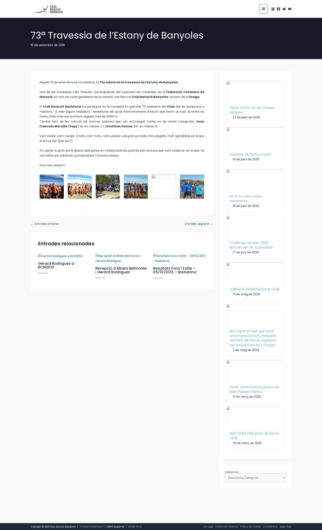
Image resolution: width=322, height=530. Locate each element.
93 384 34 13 (134, 526)
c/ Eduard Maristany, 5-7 (93, 526)
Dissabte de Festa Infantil (250, 154)
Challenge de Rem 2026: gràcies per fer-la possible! (251, 245)
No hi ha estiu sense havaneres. (246, 198)
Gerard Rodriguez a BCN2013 (56, 265)
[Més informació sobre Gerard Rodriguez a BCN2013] (60, 256)
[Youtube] (289, 9)
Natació (43, 273)
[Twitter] (284, 9)
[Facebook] (278, 9)
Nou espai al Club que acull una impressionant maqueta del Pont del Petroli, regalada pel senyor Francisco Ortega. (253, 338)
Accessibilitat (270, 526)
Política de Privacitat (226, 526)
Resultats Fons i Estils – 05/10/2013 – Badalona (174, 270)
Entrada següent (199, 223)
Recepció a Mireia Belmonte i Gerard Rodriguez (121, 270)
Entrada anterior (45, 223)
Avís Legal (208, 526)
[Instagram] (273, 9)
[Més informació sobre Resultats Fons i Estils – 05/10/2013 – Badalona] (179, 258)
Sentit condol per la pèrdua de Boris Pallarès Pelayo (254, 389)
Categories (232, 472)
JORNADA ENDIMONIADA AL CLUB (254, 289)
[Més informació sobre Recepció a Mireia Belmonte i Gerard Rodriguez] (121, 258)
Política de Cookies (250, 526)
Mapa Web (285, 526)
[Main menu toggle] (263, 8)
